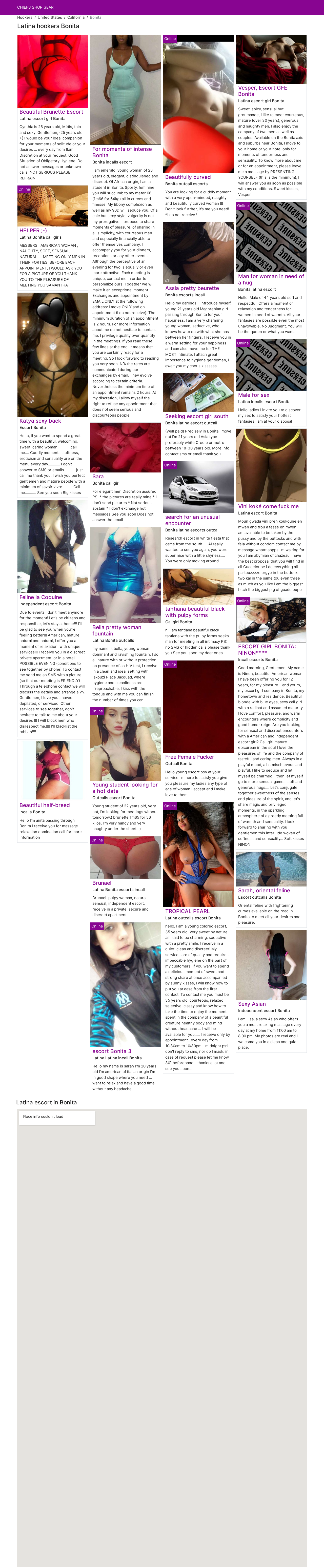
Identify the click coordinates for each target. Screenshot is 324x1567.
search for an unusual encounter (192, 520)
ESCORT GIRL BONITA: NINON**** (267, 649)
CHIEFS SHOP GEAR (35, 7)
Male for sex (253, 395)
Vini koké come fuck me (268, 506)
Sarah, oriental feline (264, 890)
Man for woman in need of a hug (271, 279)
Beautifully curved (188, 177)
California (76, 17)
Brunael (101, 883)
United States (50, 17)
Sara (98, 476)
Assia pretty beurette (192, 288)
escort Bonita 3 (111, 1051)
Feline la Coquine (40, 597)
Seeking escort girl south (197, 416)
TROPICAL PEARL (187, 911)
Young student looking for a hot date (125, 787)
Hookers (24, 17)
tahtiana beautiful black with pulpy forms (195, 612)
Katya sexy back (40, 421)
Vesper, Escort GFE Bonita (262, 91)
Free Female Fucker (189, 757)
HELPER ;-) (33, 230)
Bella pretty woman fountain (116, 630)
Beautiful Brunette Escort (51, 112)
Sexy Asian (252, 1004)
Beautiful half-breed (44, 805)
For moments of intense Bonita (122, 152)
